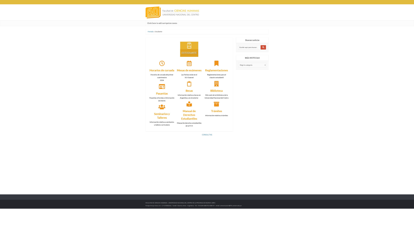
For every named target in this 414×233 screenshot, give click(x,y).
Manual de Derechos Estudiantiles (189, 114)
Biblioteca (216, 90)
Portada (150, 32)
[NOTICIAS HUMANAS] (172, 12)
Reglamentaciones (216, 70)
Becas (189, 90)
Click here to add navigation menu (162, 23)
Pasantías (162, 93)
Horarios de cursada (162, 70)
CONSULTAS (207, 135)
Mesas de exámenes (189, 70)
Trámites (216, 111)
